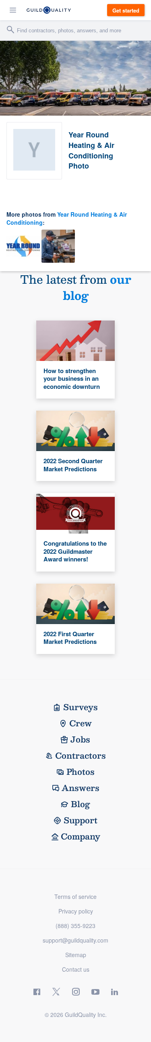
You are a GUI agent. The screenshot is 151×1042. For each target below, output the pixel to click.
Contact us (75, 969)
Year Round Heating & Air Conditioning (66, 218)
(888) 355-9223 (75, 926)
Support (80, 820)
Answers (80, 787)
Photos (80, 771)
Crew (80, 723)
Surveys (80, 706)
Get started (125, 10)
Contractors (80, 755)
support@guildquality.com (75, 940)
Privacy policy (75, 911)
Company (80, 836)
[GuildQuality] (49, 10)
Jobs (80, 739)
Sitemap (75, 955)
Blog (80, 803)
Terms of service (75, 896)
